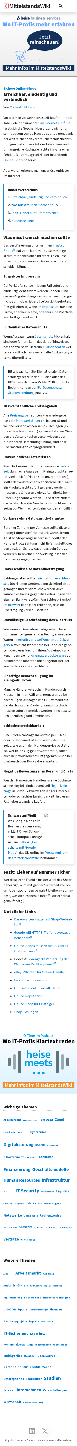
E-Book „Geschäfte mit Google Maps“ (22, 847)
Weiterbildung (28, 1239)
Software (26, 1227)
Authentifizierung (31, 1120)
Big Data (46, 1119)
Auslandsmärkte (14, 1286)
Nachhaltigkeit (52, 1203)
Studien (52, 1378)
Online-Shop (13, 160)
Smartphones (13, 1379)
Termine (8, 1390)
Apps (5, 1274)
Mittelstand (60, 1345)
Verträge (11, 1239)
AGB (49, 650)
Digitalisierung (18, 1144)
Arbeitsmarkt (28, 1273)
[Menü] (71, 6)
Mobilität (30, 1356)
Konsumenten (48, 1191)
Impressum (50, 306)
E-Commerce (52, 1145)
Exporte (22, 1310)
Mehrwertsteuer (28, 420)
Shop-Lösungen (26, 1012)
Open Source (31, 1215)
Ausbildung (48, 1273)
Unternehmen (28, 1390)
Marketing (35, 1203)
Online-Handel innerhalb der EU (38, 988)
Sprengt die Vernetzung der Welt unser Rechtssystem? (41, 962)
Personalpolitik (15, 1367)
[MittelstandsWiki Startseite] (25, 6)
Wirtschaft (12, 1402)
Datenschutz (43, 336)
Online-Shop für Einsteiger (34, 1004)
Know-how (37, 1334)
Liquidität (63, 1191)
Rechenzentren (51, 1215)
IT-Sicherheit (15, 1334)
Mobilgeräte (12, 1355)
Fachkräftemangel (39, 1309)
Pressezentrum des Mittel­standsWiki (38, 855)
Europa (9, 1309)
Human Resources (21, 1180)
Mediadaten (65, 1440)
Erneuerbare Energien (56, 1298)
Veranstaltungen (55, 1390)
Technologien (65, 1227)
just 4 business (16, 1440)
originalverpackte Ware (48, 655)
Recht (46, 1367)
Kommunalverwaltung (18, 1345)
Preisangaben (20, 415)
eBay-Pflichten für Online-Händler (39, 972)
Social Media (10, 1227)
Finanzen (56, 1309)
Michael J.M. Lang (23, 107)
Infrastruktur (56, 1180)
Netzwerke (12, 1215)
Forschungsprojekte (15, 1321)
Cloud (59, 1119)
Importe (34, 1321)
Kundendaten (55, 347)
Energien (29, 1157)
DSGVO (40, 1145)
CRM (20, 1132)
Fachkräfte (45, 1157)
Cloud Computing (37, 1286)
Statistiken (34, 1379)
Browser (14, 604)
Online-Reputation (28, 996)
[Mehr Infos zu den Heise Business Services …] (38, 44)
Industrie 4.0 (47, 1321)
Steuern (50, 1227)
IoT (5, 1191)
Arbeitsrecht (12, 1120)
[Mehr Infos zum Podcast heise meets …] (38, 1061)
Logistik (19, 1203)
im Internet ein (51, 123)
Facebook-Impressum (30, 980)
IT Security (27, 1190)
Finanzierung (17, 1169)
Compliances (9, 1132)
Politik (35, 1367)
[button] (61, 6)
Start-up (38, 1227)
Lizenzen (7, 1203)
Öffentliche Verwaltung (33, 1403)
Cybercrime (38, 1132)
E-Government (13, 1157)
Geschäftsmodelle (50, 1169)
